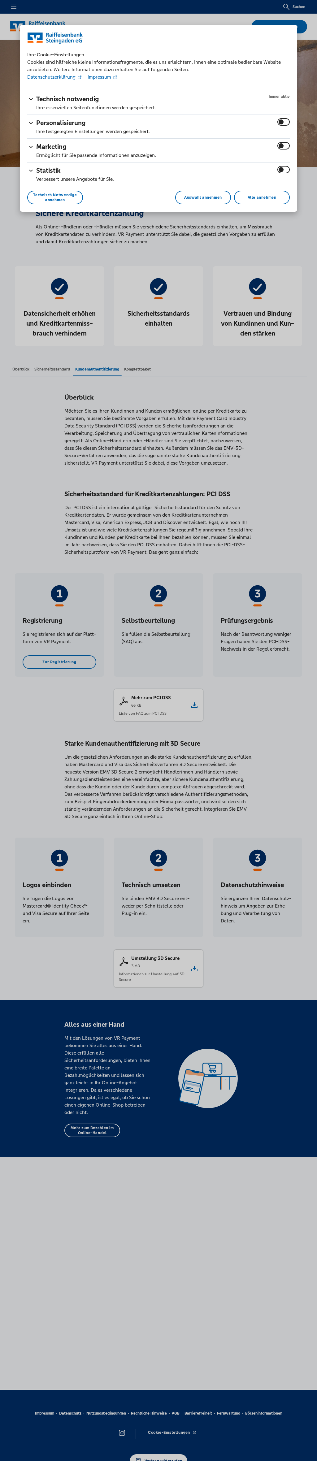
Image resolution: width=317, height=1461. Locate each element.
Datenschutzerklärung (52, 77)
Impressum (99, 77)
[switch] (283, 122)
